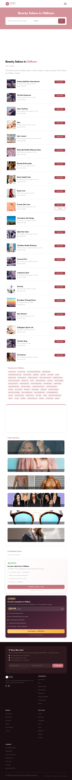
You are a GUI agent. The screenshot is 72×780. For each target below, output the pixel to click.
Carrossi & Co (22, 259)
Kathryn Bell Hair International (28, 81)
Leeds (39, 724)
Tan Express (21, 355)
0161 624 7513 (22, 359)
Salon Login (8, 761)
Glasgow (40, 734)
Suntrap (20, 286)
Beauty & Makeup (42, 686)
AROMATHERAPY (46, 371)
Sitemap (64, 776)
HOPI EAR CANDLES (26, 386)
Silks (18, 122)
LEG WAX (10, 389)
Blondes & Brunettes (24, 163)
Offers (60, 208)
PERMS (45, 395)
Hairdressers (8, 713)
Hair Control (21, 136)
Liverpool (40, 737)
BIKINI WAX (36, 374)
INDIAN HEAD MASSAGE (38, 386)
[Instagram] (6, 686)
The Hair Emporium (24, 95)
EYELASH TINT (25, 380)
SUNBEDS (23, 398)
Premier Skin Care (23, 204)
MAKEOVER (27, 389)
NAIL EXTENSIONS (19, 395)
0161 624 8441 (22, 263)
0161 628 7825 (22, 236)
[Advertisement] (36, 42)
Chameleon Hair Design (25, 218)
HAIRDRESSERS (57, 383)
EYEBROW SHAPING (57, 377)
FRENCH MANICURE (40, 380)
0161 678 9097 (22, 195)
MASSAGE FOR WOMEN (14, 392)
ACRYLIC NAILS (12, 371)
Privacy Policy (48, 776)
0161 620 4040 (22, 113)
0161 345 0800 (22, 140)
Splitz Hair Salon (23, 232)
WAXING (57, 398)
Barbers (40, 703)
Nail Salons (8, 720)
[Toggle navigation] (65, 3)
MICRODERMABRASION (52, 392)
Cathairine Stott (23, 273)
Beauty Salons (8, 717)
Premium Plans (9, 758)
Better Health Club (24, 177)
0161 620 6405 (22, 86)
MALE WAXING (35, 389)
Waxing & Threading (43, 696)
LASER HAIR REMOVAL (51, 386)
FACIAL (32, 380)
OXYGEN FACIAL (30, 395)
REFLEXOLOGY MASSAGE (55, 395)
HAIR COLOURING (59, 380)
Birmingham (41, 720)
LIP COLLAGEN (18, 389)
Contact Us (8, 764)
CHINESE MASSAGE (32, 377)
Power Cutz (21, 191)
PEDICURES (38, 395)
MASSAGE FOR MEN (53, 389)
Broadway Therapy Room (26, 300)
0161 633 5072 (22, 99)
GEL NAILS (50, 380)
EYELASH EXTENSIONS (13, 380)
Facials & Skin (41, 693)
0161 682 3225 (22, 168)
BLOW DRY (43, 374)
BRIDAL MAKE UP (22, 377)
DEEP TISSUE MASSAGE (45, 377)
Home (7, 66)
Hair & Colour (41, 679)
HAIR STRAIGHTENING (36, 383)
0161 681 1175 (22, 304)
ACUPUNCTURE (21, 371)
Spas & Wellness (9, 727)
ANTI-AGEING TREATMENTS (33, 371)
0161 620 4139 (22, 332)
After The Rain (22, 109)
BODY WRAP (50, 374)
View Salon (60, 82)
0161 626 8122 (22, 250)
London (40, 713)
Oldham (32, 61)
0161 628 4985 (22, 154)
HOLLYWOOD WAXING (13, 386)
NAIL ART (10, 395)
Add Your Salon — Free (37, 586)
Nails (39, 683)
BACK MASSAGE (27, 374)
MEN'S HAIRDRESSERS (27, 392)
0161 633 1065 (22, 127)
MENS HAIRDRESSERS (39, 392)
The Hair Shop (22, 341)
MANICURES (44, 389)
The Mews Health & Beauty (27, 245)
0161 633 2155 (22, 318)
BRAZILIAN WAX (12, 377)
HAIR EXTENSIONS (24, 383)
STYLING (17, 398)
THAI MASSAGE (49, 398)
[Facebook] (9, 686)
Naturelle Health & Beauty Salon (29, 150)
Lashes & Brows (42, 700)
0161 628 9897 (22, 181)
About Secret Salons (10, 768)
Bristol (39, 727)
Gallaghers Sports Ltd (25, 327)
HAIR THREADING (48, 383)
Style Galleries (8, 751)
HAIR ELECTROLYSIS (13, 383)
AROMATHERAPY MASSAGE (14, 374)
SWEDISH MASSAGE (32, 398)
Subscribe (58, 665)
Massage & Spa (42, 689)
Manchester (41, 717)
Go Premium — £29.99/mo (36, 631)
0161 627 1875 (22, 291)
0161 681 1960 (22, 345)
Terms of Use (57, 776)
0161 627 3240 (22, 277)
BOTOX (57, 374)
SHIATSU (10, 398)
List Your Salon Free (10, 754)
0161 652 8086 (22, 209)
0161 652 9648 (22, 222)
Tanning (7, 730)
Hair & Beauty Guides (10, 747)
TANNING (41, 398)
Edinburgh (40, 730)
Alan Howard (22, 314)
